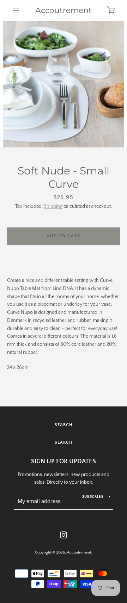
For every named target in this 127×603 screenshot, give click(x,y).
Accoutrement (63, 10)
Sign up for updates (63, 461)
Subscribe (92, 497)
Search (64, 425)
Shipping (53, 206)
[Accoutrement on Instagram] (63, 534)
